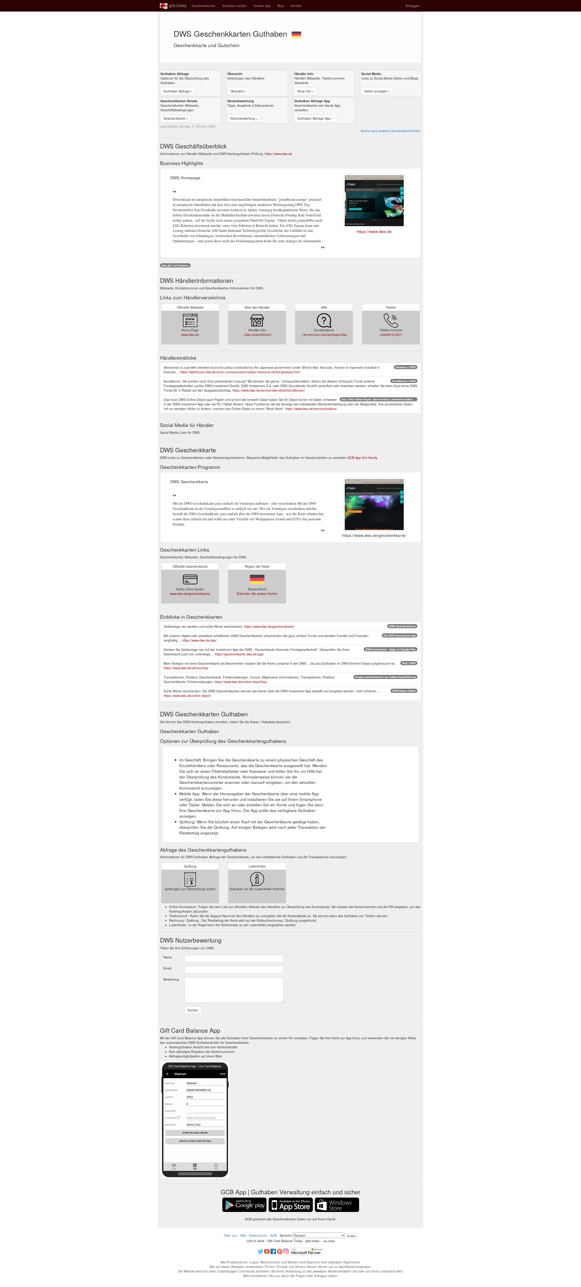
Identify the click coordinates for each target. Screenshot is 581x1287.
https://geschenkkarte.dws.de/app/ (239, 654)
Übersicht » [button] (238, 91)
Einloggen (413, 5)
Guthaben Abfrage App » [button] (315, 118)
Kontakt (295, 5)
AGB (273, 1235)
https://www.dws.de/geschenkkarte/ (269, 626)
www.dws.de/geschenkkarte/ (190, 593)
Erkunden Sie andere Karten (257, 593)
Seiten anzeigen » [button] (377, 91)
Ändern (351, 1236)
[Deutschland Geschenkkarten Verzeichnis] (296, 33)
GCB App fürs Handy (362, 457)
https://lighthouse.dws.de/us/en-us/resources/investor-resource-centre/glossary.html (240, 372)
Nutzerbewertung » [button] (244, 118)
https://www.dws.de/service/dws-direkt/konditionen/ (268, 390)
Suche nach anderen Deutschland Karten (390, 130)
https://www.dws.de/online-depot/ (187, 695)
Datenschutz (258, 1235)
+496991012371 (391, 334)
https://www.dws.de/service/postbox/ (311, 408)
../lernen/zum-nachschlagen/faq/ (324, 334)
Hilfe (243, 1235)
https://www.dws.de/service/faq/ (186, 668)
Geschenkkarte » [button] (175, 118)
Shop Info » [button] (305, 91)
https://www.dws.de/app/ (199, 640)
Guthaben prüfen (234, 5)
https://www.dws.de (278, 153)
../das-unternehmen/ (257, 334)
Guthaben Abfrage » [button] (178, 91)
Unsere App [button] (262, 5)
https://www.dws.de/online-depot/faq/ (240, 681)
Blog (280, 5)
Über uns (230, 1235)
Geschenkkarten (203, 5)
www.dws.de (190, 334)
